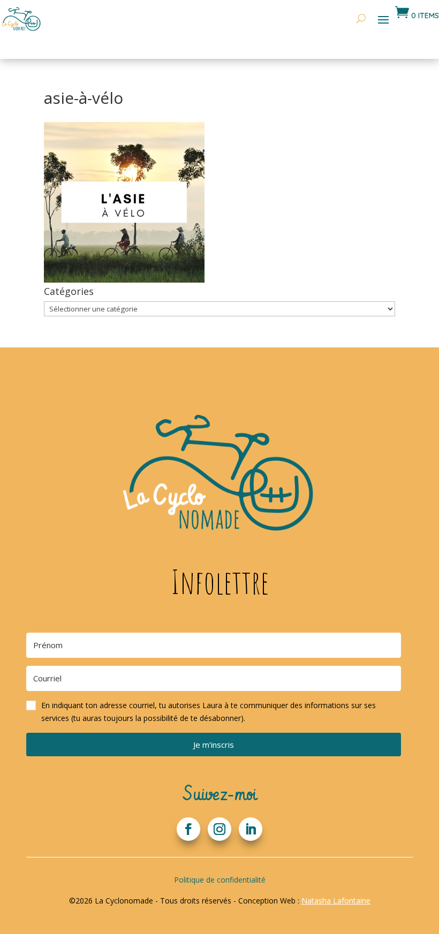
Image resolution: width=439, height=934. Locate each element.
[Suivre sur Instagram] (219, 829)
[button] (213, 712)
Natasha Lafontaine (335, 900)
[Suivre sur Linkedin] (250, 829)
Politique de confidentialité (220, 880)
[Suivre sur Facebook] (188, 829)
